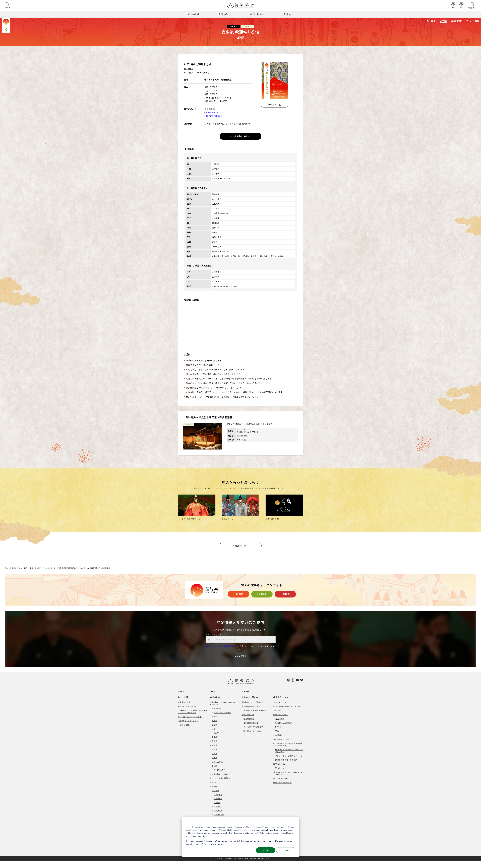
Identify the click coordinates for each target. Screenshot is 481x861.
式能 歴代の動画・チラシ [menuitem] (188, 721)
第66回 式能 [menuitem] (185, 725)
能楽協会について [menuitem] (281, 697)
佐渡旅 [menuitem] (214, 758)
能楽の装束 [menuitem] (218, 807)
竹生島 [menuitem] (214, 721)
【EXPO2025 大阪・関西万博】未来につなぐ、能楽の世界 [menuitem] (192, 712)
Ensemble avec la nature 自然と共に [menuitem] (287, 706)
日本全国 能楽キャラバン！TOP (16, 568)
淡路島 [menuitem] (214, 725)
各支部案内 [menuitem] (279, 719)
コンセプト (431, 21)
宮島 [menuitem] (213, 729)
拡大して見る (273, 105)
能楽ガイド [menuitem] (214, 782)
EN (453, 8)
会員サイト (471, 8)
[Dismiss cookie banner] (294, 822)
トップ (181, 691)
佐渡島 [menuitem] (214, 717)
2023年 (286, 594)
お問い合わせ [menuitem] (278, 768)
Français (246, 691)
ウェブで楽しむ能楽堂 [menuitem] (222, 713)
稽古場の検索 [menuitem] (249, 719)
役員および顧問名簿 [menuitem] (283, 723)
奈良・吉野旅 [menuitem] (217, 762)
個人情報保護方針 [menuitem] (280, 778)
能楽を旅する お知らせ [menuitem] (221, 774)
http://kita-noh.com (213, 116)
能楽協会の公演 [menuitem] (184, 702)
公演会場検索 (456, 21)
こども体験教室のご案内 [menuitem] (254, 727)
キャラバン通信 (472, 21)
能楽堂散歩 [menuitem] (216, 708)
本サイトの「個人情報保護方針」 (221, 646)
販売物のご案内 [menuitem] (279, 764)
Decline (286, 850)
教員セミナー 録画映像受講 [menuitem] (255, 711)
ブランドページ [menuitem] (279, 702)
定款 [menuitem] (277, 731)
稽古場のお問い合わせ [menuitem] (253, 731)
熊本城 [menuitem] (214, 754)
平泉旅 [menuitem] (214, 766)
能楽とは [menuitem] (215, 791)
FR (461, 8)
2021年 (239, 594)
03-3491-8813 (211, 112)
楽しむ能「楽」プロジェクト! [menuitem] (190, 717)
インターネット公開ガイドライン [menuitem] (289, 756)
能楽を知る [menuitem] (215, 697)
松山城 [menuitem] (214, 750)
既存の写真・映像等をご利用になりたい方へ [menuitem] (289, 751)
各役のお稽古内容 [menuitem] (251, 723)
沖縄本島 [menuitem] (215, 733)
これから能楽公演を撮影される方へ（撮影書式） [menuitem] (289, 744)
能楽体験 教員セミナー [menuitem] (251, 706)
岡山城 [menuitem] (214, 745)
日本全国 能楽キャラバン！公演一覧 (42, 568)
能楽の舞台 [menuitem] (218, 799)
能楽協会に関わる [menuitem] (250, 697)
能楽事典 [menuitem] (213, 787)
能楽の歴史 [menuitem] (218, 795)
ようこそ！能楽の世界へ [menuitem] (220, 778)
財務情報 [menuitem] (279, 727)
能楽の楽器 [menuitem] (218, 811)
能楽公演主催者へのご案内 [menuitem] (286, 760)
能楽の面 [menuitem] (217, 803)
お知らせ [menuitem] (277, 711)
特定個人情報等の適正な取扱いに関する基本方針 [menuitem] (288, 773)
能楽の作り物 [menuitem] (219, 815)
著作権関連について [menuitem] (281, 739)
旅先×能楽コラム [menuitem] (218, 770)
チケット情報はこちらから (240, 136)
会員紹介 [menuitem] (279, 735)
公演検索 (443, 21)
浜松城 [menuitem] (214, 737)
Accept (265, 850)
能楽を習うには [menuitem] (248, 715)
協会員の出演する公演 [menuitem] (187, 706)
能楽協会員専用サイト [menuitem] (282, 783)
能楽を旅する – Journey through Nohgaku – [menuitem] (222, 703)
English (213, 691)
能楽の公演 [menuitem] (183, 697)
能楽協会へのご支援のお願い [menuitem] (253, 702)
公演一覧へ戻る (241, 546)
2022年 (262, 594)
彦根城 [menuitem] (214, 741)
